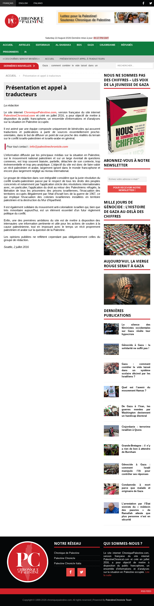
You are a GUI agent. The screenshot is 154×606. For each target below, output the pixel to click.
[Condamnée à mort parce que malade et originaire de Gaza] (111, 489)
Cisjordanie (107, 45)
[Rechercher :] (134, 65)
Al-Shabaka (63, 45)
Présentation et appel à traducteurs (82, 59)
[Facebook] (143, 3)
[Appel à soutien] (103, 21)
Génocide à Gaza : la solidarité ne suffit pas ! (136, 347)
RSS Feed (146, 591)
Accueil (8, 45)
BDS (79, 45)
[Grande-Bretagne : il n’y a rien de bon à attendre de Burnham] (111, 449)
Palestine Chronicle (64, 558)
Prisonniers (11, 52)
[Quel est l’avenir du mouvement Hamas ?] (111, 391)
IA (25, 52)
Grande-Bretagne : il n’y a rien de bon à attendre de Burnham (136, 448)
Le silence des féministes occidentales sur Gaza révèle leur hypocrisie (136, 329)
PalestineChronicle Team (118, 600)
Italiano (38, 3)
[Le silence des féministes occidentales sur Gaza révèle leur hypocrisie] (111, 328)
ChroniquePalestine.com (40, 112)
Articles (24, 45)
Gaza (91, 45)
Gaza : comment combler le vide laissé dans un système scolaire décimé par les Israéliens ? (136, 370)
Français (8, 3)
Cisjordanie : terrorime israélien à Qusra (136, 428)
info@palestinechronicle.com (49, 146)
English (23, 3)
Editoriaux (43, 45)
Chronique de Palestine (66, 553)
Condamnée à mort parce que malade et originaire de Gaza (136, 488)
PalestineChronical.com (19, 115)
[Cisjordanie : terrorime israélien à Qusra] (111, 431)
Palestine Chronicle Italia (67, 563)
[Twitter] (150, 3)
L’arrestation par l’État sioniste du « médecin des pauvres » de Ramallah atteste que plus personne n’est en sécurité (136, 511)
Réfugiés (127, 45)
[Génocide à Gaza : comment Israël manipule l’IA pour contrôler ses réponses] (111, 468)
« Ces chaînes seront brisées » (21, 59)
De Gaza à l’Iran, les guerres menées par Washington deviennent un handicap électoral (136, 411)
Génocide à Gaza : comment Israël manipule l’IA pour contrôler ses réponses (136, 469)
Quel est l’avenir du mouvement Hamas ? (136, 389)
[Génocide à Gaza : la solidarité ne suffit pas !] (111, 349)
